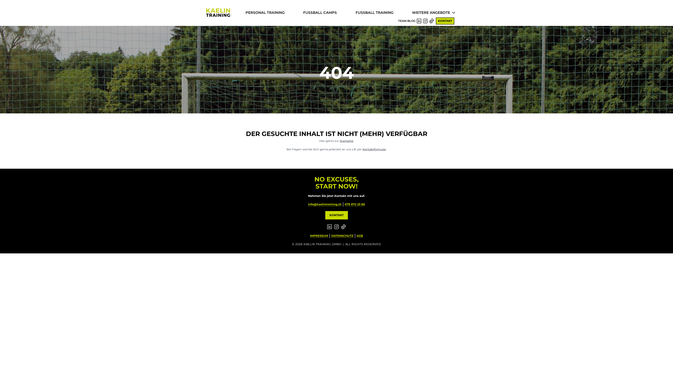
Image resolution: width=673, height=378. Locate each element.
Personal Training (265, 12)
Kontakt (445, 21)
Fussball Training (374, 12)
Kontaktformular (374, 149)
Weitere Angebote (431, 12)
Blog (411, 21)
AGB (360, 235)
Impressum (319, 235)
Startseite (346, 141)
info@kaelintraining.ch (325, 204)
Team (402, 21)
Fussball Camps (320, 12)
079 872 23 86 (355, 204)
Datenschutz (342, 235)
